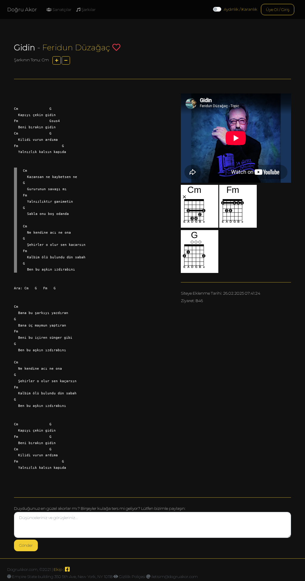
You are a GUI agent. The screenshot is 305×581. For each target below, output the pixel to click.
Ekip (58, 569)
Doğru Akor (22, 10)
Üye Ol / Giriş (277, 9)
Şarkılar (88, 9)
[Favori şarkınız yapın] (116, 47)
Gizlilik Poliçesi (132, 576)
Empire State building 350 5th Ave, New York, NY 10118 (62, 576)
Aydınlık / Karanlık (240, 9)
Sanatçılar (61, 9)
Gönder (26, 545)
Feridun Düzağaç (76, 47)
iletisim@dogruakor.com (174, 576)
